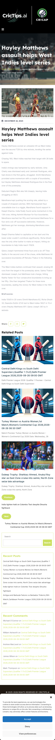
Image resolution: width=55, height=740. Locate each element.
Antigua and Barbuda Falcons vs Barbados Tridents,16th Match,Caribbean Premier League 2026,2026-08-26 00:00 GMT (27, 599)
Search (7, 536)
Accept (27, 719)
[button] (51, 697)
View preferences (27, 733)
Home (4, 69)
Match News (14, 69)
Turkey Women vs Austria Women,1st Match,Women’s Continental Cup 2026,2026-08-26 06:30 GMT (26, 425)
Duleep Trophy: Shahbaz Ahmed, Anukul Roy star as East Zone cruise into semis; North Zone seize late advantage (27, 478)
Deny (27, 726)
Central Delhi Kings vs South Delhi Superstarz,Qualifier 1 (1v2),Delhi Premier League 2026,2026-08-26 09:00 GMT (24, 372)
